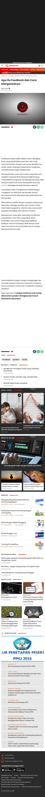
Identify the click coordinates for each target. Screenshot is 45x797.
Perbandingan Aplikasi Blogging (13, 523)
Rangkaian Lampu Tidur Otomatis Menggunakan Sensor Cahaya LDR (21, 719)
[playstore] (19, 771)
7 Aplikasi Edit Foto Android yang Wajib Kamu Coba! (23, 728)
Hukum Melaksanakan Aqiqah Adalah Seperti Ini (33, 485)
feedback (6, 359)
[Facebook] (34, 127)
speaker (16, 359)
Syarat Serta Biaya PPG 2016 (19, 683)
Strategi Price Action (9, 597)
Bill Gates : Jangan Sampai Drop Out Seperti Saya (20, 566)
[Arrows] (2, 406)
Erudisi (4, 75)
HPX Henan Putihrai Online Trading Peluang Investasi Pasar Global (33, 599)
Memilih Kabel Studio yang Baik (15, 383)
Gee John (4, 88)
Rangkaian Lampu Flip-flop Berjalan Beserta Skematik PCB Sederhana (25, 736)
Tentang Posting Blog (9, 544)
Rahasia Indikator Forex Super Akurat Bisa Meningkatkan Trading (32, 623)
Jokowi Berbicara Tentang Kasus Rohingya (17, 573)
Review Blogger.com (9, 533)
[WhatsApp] (38, 127)
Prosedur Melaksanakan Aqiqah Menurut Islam (11, 485)
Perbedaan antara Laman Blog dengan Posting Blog (16, 512)
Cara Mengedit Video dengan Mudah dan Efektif (22, 466)
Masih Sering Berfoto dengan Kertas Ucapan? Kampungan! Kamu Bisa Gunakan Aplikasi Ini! (24, 693)
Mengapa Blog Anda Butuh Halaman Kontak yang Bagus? (15, 501)
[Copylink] (42, 127)
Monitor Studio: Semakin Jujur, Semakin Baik (20, 377)
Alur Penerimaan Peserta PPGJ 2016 (21, 666)
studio (24, 359)
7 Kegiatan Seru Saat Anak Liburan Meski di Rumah (33, 427)
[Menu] (2, 65)
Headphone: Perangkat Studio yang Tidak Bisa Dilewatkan (21, 370)
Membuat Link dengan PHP (18, 702)
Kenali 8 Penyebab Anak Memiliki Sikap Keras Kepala (11, 429)
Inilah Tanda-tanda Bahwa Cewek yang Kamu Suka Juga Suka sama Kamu (23, 745)
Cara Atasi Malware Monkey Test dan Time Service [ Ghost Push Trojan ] (24, 675)
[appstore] (6, 771)
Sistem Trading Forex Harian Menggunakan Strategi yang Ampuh (9, 623)
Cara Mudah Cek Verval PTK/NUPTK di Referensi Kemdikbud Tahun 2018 (22, 711)
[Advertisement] (22, 31)
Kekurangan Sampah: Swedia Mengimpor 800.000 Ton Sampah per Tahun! (22, 559)
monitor (4, 185)
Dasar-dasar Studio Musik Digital (23, 75)
